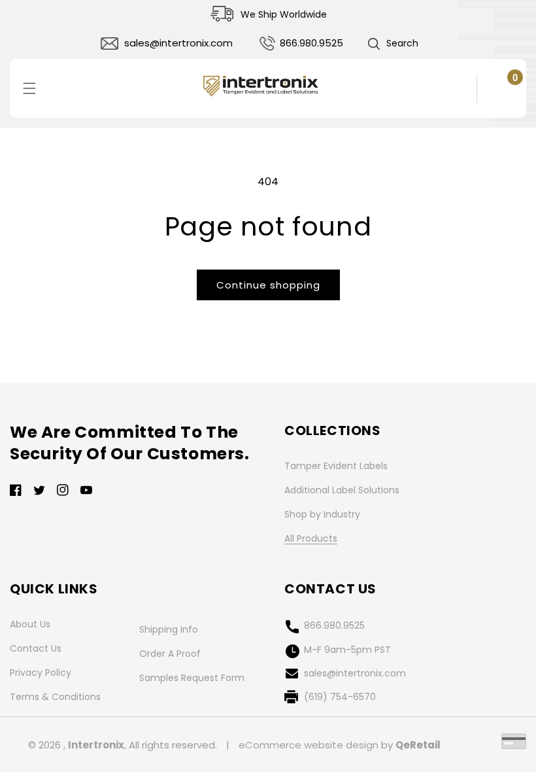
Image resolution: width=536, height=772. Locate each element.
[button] (392, 44)
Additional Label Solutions (341, 490)
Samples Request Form (191, 677)
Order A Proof (170, 653)
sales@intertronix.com (178, 43)
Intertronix (96, 745)
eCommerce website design (308, 745)
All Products (310, 538)
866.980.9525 (311, 43)
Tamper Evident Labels (336, 465)
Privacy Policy (40, 672)
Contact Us (35, 648)
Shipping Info (168, 629)
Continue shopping (268, 285)
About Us (30, 624)
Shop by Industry (322, 514)
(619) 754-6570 (340, 696)
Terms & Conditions (55, 696)
